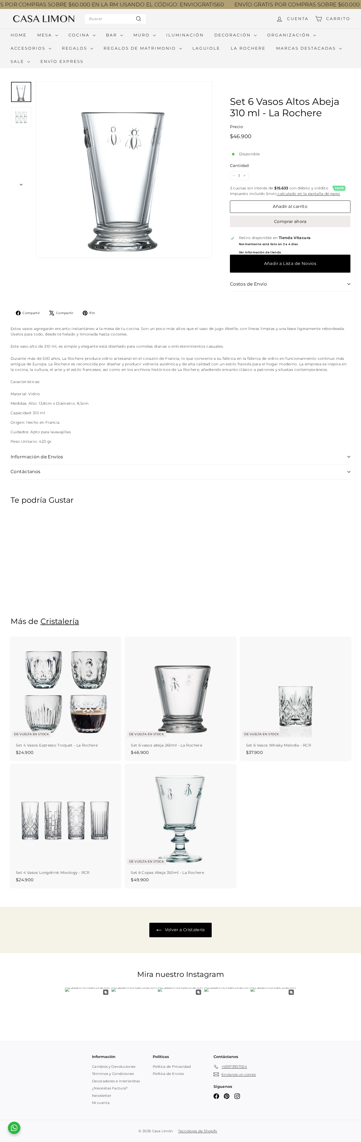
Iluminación (185, 35)
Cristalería (59, 621)
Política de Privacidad (172, 1066)
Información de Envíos (37, 456)
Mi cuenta (101, 1103)
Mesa (45, 35)
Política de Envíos (168, 1073)
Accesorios (29, 48)
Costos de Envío (248, 284)
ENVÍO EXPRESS (62, 61)
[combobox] (115, 19)
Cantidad (239, 165)
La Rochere (248, 48)
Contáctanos (25, 471)
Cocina (79, 35)
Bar (112, 35)
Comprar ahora (290, 221)
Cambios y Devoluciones (114, 1066)
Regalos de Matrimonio (141, 48)
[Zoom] (124, 170)
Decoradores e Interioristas (116, 1081)
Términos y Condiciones (113, 1073)
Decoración (233, 35)
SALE (18, 61)
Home (19, 35)
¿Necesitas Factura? (110, 1088)
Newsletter (102, 1095)
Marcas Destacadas (307, 48)
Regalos (75, 48)
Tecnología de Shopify (197, 1131)
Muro (142, 35)
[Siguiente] (21, 183)
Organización (289, 35)
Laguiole (206, 48)
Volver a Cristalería (184, 929)
